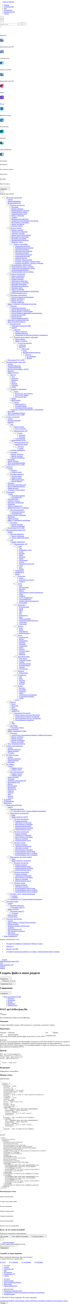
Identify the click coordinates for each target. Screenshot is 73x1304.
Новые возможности (10, 1286)
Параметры (11, 1000)
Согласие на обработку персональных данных (15, 1301)
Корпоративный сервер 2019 (9, 961)
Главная (6, 5)
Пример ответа (12, 1005)
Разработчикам (8, 1281)
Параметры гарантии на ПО (13, 1291)
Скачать (6, 13)
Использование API (6, 965)
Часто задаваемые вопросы (12, 1282)
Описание (11, 998)
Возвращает (11, 1003)
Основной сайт (9, 7)
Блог (5, 8)
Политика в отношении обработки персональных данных (49, 1301)
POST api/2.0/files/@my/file (12, 997)
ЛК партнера (8, 10)
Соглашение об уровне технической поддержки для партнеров (24, 1292)
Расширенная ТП (9, 12)
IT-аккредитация (9, 1294)
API (1, 963)
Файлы (2, 966)
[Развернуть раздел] (5, 197)
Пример (10, 1002)
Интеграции (8, 1284)
